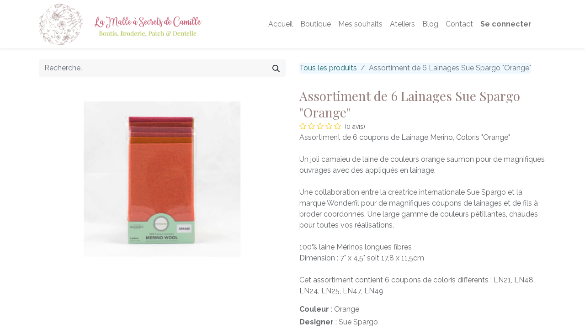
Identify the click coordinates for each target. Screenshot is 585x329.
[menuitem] (281, 24)
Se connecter (506, 24)
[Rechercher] (276, 68)
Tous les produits (328, 68)
